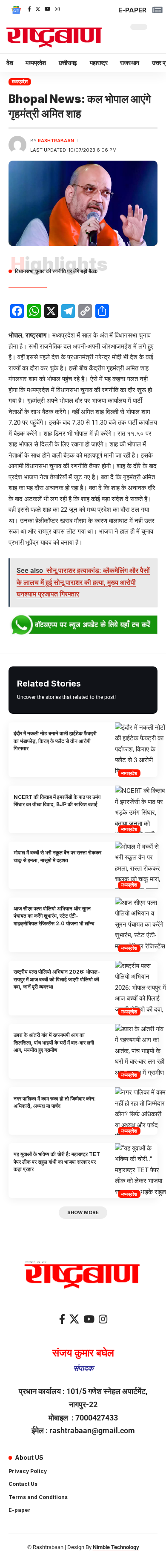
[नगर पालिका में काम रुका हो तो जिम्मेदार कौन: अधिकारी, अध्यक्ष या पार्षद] (140, 1111)
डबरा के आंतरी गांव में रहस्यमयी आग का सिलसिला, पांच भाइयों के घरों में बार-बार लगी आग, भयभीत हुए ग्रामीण (54, 1042)
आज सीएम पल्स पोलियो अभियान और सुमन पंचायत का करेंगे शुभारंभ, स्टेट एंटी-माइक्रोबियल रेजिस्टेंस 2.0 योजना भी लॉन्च (54, 916)
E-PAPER (132, 10)
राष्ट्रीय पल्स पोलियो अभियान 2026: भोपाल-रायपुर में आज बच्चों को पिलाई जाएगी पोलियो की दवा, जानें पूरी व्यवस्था (57, 979)
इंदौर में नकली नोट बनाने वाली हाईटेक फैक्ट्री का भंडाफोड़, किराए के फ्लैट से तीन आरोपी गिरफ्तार (55, 740)
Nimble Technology (116, 1547)
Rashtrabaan (56, 141)
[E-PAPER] (157, 10)
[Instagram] (57, 9)
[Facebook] (29, 9)
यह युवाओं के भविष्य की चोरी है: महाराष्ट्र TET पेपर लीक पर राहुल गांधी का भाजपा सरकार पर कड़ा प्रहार (57, 1161)
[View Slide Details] (83, 625)
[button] (83, 1212)
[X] (38, 9)
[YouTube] (48, 9)
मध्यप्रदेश (20, 82)
